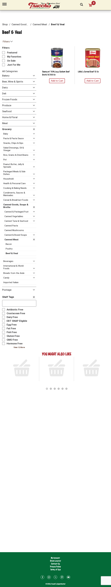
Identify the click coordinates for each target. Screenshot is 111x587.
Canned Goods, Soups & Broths (29, 24)
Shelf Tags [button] (8, 297)
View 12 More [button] (19, 347)
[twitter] (55, 577)
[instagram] (49, 577)
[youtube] (68, 577)
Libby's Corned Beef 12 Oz (88, 71)
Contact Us (55, 563)
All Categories (10, 71)
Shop (5, 24)
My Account (55, 557)
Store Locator (55, 560)
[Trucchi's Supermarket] (46, 5)
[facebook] (42, 577)
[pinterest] (62, 577)
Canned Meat (40, 24)
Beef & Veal (57, 24)
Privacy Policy (55, 566)
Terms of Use (55, 569)
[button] (33, 76)
